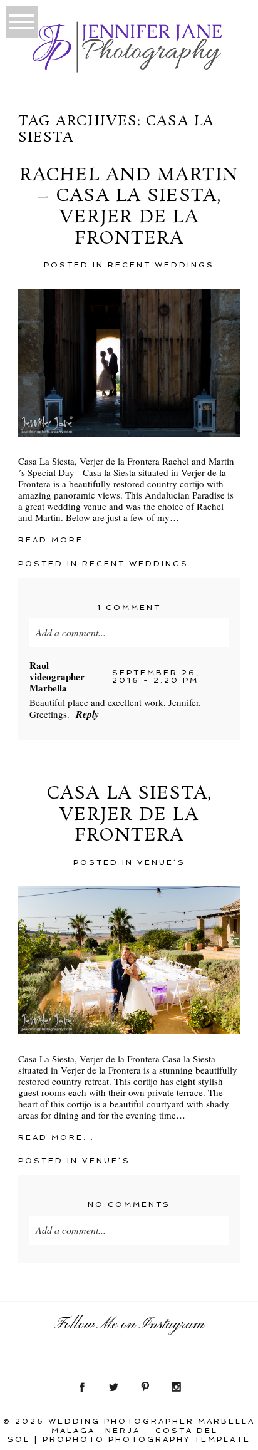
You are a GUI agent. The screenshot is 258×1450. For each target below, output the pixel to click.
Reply (87, 714)
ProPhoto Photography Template (146, 1439)
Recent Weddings (161, 265)
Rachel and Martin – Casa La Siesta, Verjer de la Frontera (129, 207)
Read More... (56, 540)
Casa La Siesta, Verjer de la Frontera (129, 815)
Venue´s (161, 862)
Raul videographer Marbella (57, 676)
